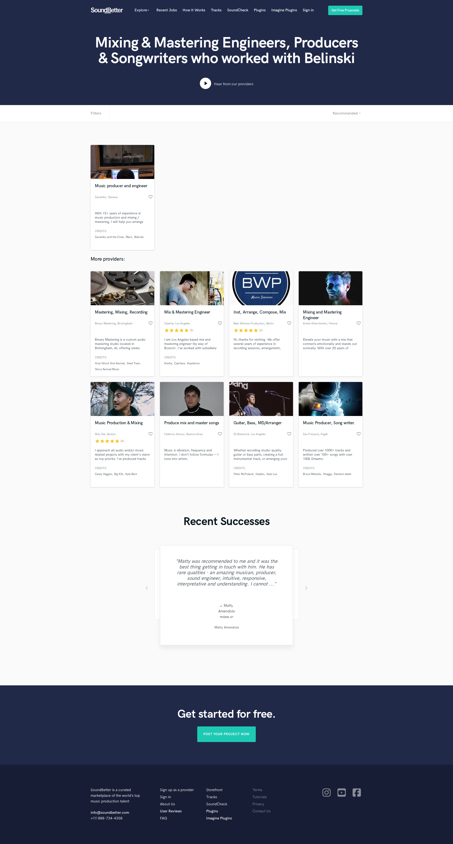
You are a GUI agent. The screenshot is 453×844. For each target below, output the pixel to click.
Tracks (216, 10)
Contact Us (261, 811)
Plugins (260, 10)
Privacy (258, 804)
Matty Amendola (226, 627)
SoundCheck (237, 10)
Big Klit (118, 474)
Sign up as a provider (177, 790)
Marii (129, 237)
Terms (257, 790)
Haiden (260, 474)
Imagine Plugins (284, 10)
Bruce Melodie (312, 474)
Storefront (214, 790)
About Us (167, 804)
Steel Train (133, 363)
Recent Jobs (166, 10)
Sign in (308, 10)
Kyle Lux (272, 474)
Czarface (179, 363)
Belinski (139, 237)
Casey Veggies (103, 474)
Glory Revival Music (107, 369)
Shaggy (327, 474)
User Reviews (171, 811)
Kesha (168, 363)
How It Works (194, 10)
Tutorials (259, 797)
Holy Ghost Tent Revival (110, 363)
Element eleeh (342, 474)
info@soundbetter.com (110, 812)
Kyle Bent (131, 474)
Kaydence (193, 363)
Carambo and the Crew (109, 237)
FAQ (163, 818)
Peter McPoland (243, 474)
